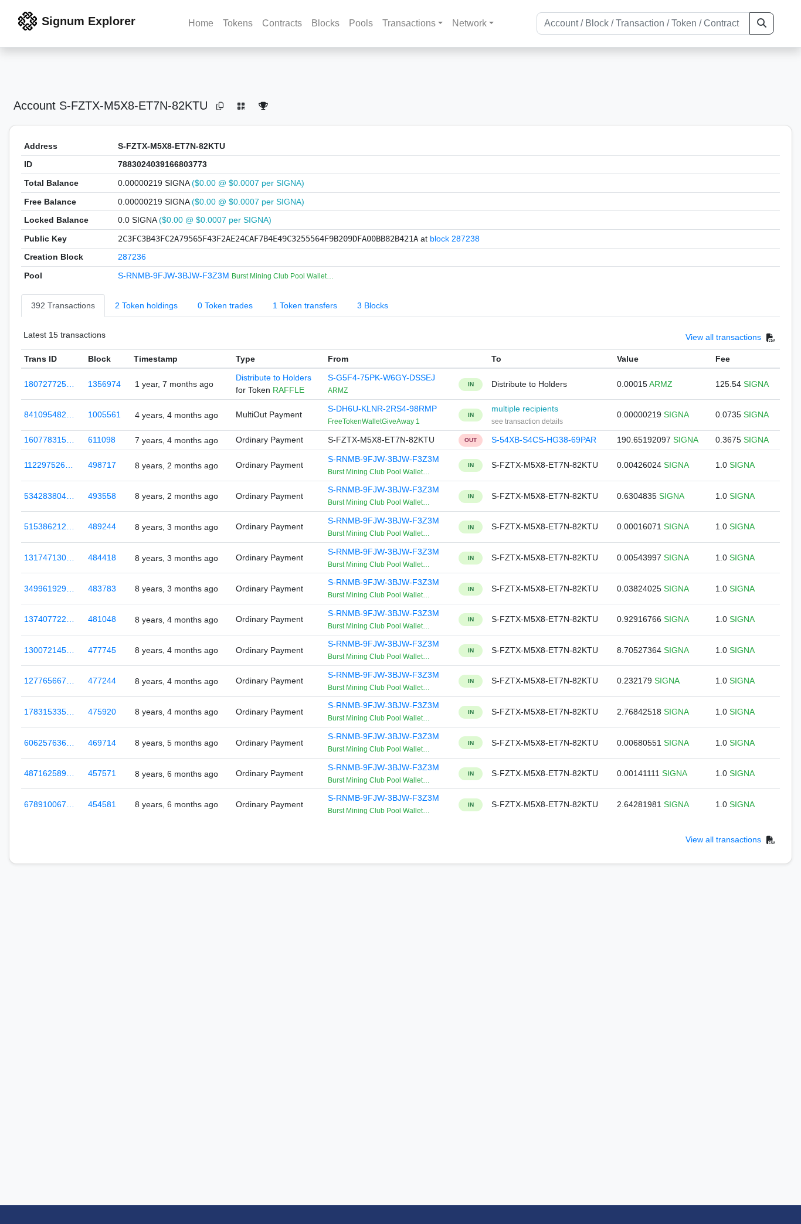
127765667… (49, 680)
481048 (102, 619)
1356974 (104, 384)
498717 (102, 465)
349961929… (49, 588)
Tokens (238, 23)
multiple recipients (524, 408)
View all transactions (723, 337)
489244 (102, 526)
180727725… (49, 384)
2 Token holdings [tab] (146, 305)
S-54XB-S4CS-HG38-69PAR (543, 439)
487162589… (49, 773)
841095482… (49, 414)
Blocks (325, 23)
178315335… (49, 711)
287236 (132, 256)
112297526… (48, 465)
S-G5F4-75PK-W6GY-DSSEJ (381, 377)
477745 (102, 650)
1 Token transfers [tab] (305, 305)
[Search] (761, 23)
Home (200, 23)
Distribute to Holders (273, 377)
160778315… (49, 439)
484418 (102, 557)
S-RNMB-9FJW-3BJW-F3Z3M (175, 275)
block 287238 (455, 238)
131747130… (49, 557)
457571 (102, 773)
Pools (361, 23)
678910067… (49, 804)
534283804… (49, 496)
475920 (102, 711)
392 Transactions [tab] (63, 305)
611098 (102, 439)
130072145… (49, 650)
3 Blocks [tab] (372, 305)
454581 (102, 804)
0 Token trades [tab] (225, 305)
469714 (102, 742)
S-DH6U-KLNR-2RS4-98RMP (382, 408)
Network (469, 23)
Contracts (282, 23)
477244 (102, 680)
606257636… (49, 742)
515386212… (49, 526)
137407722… (49, 619)
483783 (102, 588)
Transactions (409, 23)
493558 (102, 496)
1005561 (104, 414)
